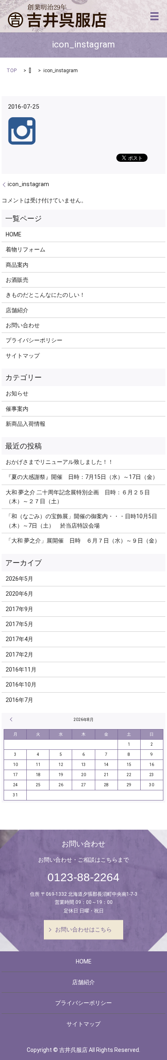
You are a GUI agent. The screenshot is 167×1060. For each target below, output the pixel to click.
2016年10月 (21, 684)
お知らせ (17, 393)
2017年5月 (19, 624)
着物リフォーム (25, 249)
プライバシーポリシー (34, 340)
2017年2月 (19, 654)
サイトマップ (23, 355)
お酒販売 (17, 280)
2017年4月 (19, 639)
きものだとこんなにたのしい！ (45, 295)
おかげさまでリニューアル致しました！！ (59, 462)
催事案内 (17, 409)
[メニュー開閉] (154, 16)
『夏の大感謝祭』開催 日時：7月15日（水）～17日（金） (82, 477)
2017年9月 (19, 609)
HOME (13, 234)
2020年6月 (19, 593)
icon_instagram (28, 184)
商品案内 (17, 265)
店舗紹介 (17, 310)
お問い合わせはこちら (83, 929)
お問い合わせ (23, 325)
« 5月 (12, 719)
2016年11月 (21, 669)
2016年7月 (19, 700)
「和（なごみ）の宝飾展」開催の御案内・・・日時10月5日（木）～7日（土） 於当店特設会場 (81, 520)
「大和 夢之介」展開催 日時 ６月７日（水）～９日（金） (83, 540)
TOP (11, 70)
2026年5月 (19, 578)
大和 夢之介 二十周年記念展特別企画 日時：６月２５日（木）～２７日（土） (78, 496)
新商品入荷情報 (25, 424)
